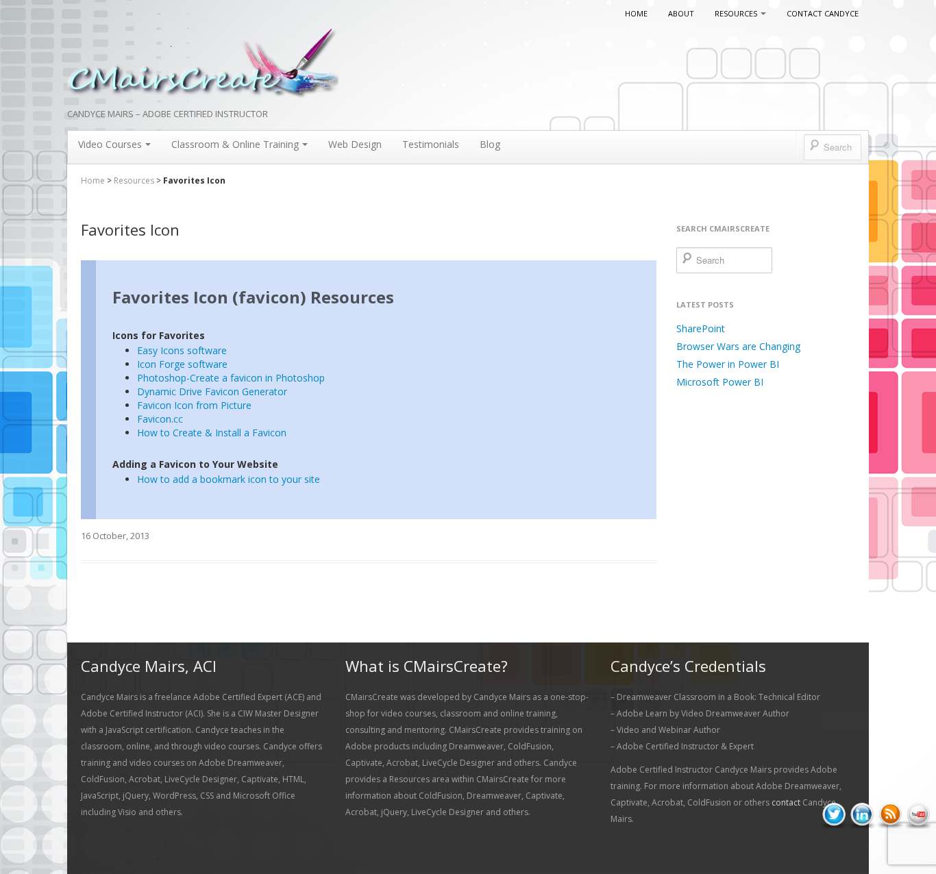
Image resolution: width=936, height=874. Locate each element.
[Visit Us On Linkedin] (862, 814)
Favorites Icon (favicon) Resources (253, 297)
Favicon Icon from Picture (194, 405)
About (681, 13)
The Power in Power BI (727, 364)
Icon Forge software (182, 364)
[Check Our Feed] (890, 814)
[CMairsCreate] (202, 64)
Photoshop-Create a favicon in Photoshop (231, 377)
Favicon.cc (160, 418)
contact (786, 802)
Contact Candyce (823, 13)
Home (636, 13)
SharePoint (700, 328)
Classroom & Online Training (235, 144)
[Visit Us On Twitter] (834, 814)
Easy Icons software (182, 350)
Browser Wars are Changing (738, 346)
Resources (736, 13)
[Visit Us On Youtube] (918, 814)
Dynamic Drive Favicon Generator (212, 391)
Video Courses (110, 144)
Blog (490, 144)
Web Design (355, 144)
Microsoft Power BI (719, 381)
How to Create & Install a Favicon (211, 432)
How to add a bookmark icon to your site (228, 479)
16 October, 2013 (115, 535)
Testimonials (430, 144)
